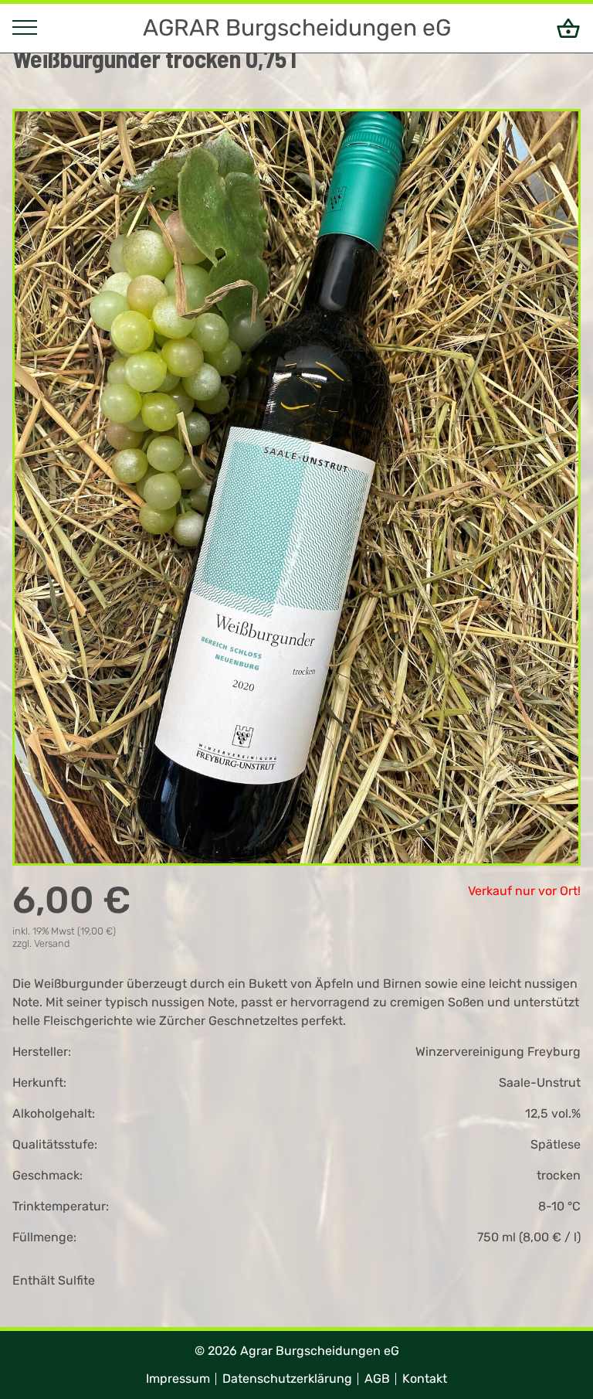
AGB (377, 1378)
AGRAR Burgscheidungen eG (297, 28)
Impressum (178, 1378)
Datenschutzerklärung (287, 1378)
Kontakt (424, 1378)
